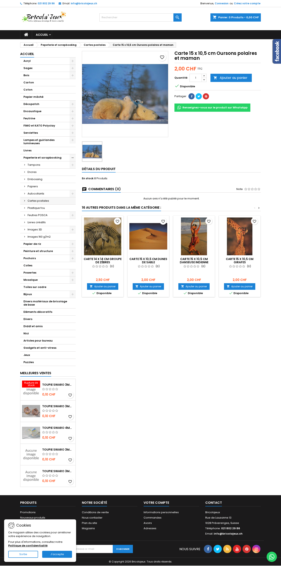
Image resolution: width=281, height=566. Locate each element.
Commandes (152, 518)
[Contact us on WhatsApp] (272, 557)
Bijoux (27, 294)
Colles (27, 265)
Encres (32, 172)
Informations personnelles (161, 512)
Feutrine (29, 118)
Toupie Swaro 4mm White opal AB (58, 427)
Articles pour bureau (38, 341)
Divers (27, 319)
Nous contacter (92, 518)
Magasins (88, 528)
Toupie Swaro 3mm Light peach (58, 406)
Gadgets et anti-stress (39, 348)
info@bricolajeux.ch (84, 3)
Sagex (28, 68)
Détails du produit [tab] (99, 169)
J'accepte (57, 554)
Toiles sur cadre (34, 287)
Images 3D (35, 229)
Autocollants (36, 194)
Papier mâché (33, 97)
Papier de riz (32, 244)
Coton (28, 90)
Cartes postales (38, 201)
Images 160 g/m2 (39, 237)
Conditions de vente (95, 512)
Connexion (222, 3)
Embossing (35, 179)
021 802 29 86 (46, 3)
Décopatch (31, 104)
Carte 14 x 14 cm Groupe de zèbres (103, 260)
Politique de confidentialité (28, 546)
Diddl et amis (33, 326)
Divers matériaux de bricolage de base (45, 303)
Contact (213, 502)
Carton (28, 82)
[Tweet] (199, 96)
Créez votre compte (247, 3)
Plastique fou (36, 208)
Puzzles (28, 362)
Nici (26, 333)
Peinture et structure (38, 251)
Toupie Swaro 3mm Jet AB (58, 449)
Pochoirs (29, 258)
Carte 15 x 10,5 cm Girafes (239, 260)
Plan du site (89, 523)
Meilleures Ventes (35, 373)
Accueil (42, 35)
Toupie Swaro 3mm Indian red (58, 384)
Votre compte (156, 502)
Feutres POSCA (38, 215)
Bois (26, 75)
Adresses (150, 528)
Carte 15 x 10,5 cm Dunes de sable (148, 260)
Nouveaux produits (32, 518)
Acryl (27, 61)
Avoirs (148, 523)
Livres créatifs (37, 222)
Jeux (26, 355)
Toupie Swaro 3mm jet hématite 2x (58, 471)
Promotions (28, 512)
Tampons (34, 165)
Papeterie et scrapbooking (42, 158)
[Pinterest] (206, 96)
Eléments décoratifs (37, 312)
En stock (88, 178)
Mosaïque (30, 280)
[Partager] (191, 96)
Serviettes (30, 133)
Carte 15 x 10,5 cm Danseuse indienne (194, 260)
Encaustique (32, 111)
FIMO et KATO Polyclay (39, 126)
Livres (27, 150)
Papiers (33, 186)
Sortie (23, 554)
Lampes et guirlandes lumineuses (39, 141)
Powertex (29, 273)
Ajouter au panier (230, 77)
